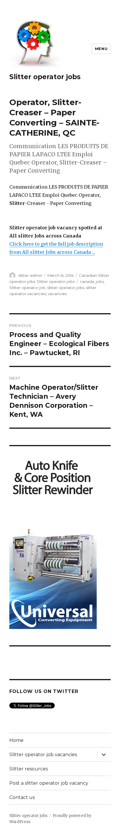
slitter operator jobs (65, 287)
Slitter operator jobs (45, 77)
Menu (101, 48)
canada (87, 281)
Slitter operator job (27, 287)
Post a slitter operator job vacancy (48, 783)
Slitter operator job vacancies (43, 754)
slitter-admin (30, 275)
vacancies (57, 293)
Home (16, 740)
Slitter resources (28, 769)
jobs (100, 281)
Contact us (22, 797)
